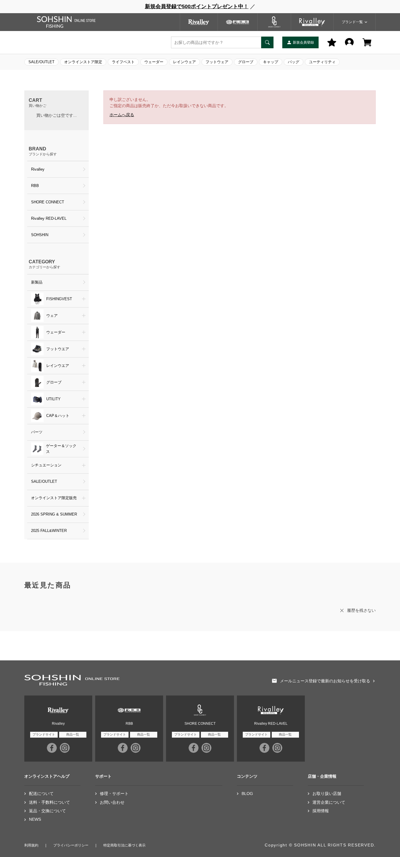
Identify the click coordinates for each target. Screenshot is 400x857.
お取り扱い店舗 (326, 793)
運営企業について (328, 802)
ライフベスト (123, 62)
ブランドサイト (44, 734)
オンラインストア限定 (83, 62)
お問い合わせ (112, 802)
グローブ (245, 62)
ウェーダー (153, 62)
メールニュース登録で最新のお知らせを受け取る (325, 681)
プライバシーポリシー (70, 845)
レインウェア (184, 62)
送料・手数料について (49, 802)
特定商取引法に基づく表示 (124, 845)
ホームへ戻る (122, 114)
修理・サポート (114, 793)
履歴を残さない (361, 610)
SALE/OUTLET (41, 62)
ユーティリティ (322, 62)
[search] (267, 42)
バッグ (293, 62)
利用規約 (31, 845)
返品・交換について (47, 811)
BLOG (247, 793)
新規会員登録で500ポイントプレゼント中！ (197, 6)
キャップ (270, 62)
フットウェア (217, 62)
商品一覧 (72, 734)
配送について (41, 793)
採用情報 (320, 811)
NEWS (35, 819)
